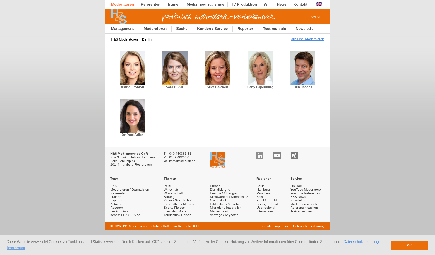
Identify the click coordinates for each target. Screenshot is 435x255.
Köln (259, 197)
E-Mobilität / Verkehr (224, 204)
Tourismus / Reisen (177, 215)
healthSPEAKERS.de (125, 215)
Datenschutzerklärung (361, 242)
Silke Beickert (217, 87)
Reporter (116, 207)
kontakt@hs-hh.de (182, 161)
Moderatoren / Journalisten (129, 189)
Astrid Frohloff (132, 87)
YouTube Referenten (305, 193)
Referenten (118, 193)
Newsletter (298, 200)
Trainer (115, 197)
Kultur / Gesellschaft (178, 200)
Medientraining (220, 211)
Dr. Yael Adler (132, 135)
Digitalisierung (220, 189)
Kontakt (266, 226)
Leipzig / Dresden (269, 204)
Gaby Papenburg (260, 87)
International (265, 211)
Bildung (169, 197)
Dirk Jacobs (302, 87)
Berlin (260, 186)
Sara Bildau (175, 87)
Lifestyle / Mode (175, 211)
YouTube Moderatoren (306, 189)
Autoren (116, 204)
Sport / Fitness (174, 207)
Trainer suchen (301, 211)
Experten (116, 200)
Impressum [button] (16, 248)
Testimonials (119, 211)
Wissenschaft (173, 193)
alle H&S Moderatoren (307, 39)
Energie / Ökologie (223, 193)
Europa (215, 186)
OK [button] (409, 245)
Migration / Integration (226, 207)
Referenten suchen (304, 207)
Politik (168, 186)
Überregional (265, 207)
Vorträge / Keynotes (224, 215)
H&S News (298, 197)
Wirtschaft (171, 189)
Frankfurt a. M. (267, 200)
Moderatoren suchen (305, 204)
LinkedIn (296, 186)
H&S (113, 186)
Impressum (282, 226)
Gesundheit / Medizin (179, 204)
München (263, 193)
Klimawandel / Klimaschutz (229, 197)
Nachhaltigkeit (220, 200)
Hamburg (263, 189)
